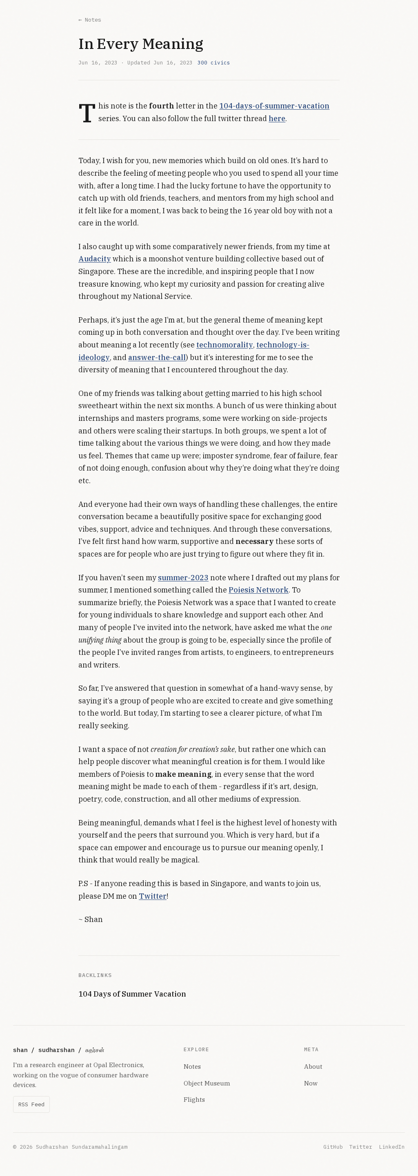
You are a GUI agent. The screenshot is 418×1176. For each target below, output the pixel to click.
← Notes (89, 19)
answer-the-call (157, 357)
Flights (194, 1099)
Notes (192, 1066)
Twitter (153, 896)
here (277, 118)
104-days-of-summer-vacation (274, 106)
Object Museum (207, 1083)
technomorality (224, 344)
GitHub (333, 1146)
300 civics (214, 62)
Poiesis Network (259, 590)
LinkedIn (392, 1146)
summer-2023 (183, 577)
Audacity (94, 258)
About (313, 1066)
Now (311, 1083)
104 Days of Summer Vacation (132, 994)
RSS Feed (31, 1104)
